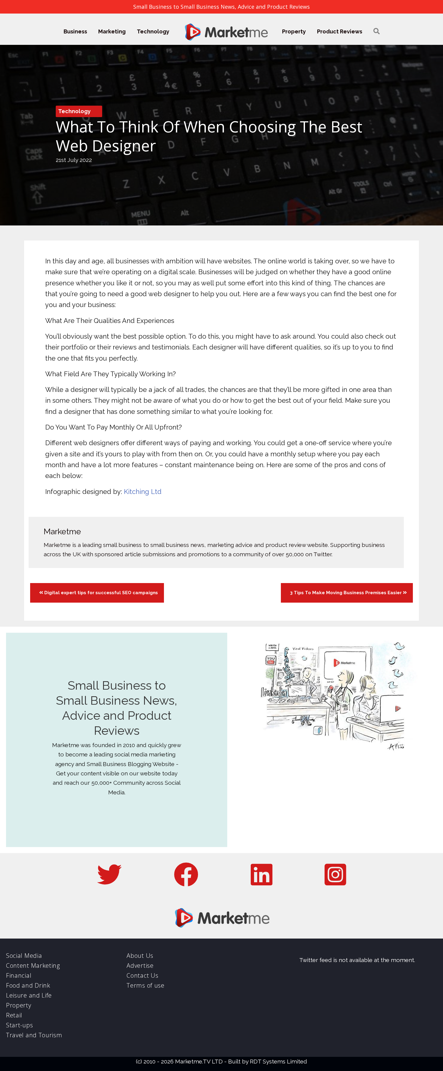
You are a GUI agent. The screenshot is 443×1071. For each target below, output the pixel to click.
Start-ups (19, 1025)
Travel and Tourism (34, 1035)
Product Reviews (339, 31)
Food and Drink (28, 985)
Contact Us (142, 975)
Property (294, 31)
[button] (376, 31)
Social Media (24, 955)
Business (75, 31)
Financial (18, 975)
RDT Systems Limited (278, 1061)
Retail (14, 1015)
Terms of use (145, 985)
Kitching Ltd (143, 491)
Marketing (112, 31)
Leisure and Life (29, 995)
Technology (153, 31)
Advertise (140, 965)
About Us (140, 955)
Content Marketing (33, 965)
